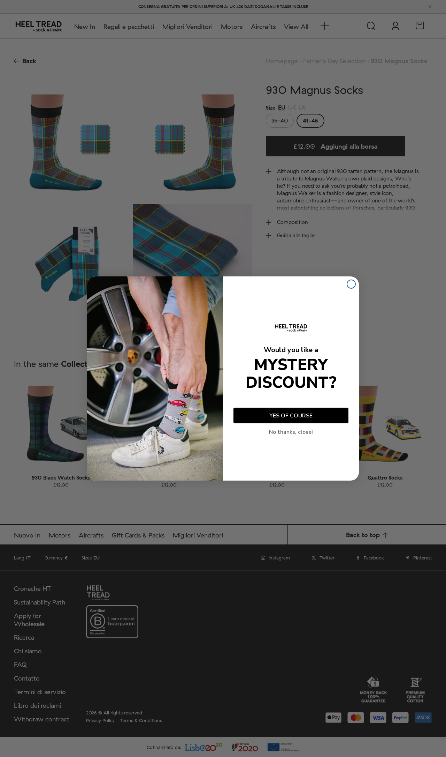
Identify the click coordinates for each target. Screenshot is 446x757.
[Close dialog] (351, 284)
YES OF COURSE (291, 416)
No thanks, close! (291, 432)
